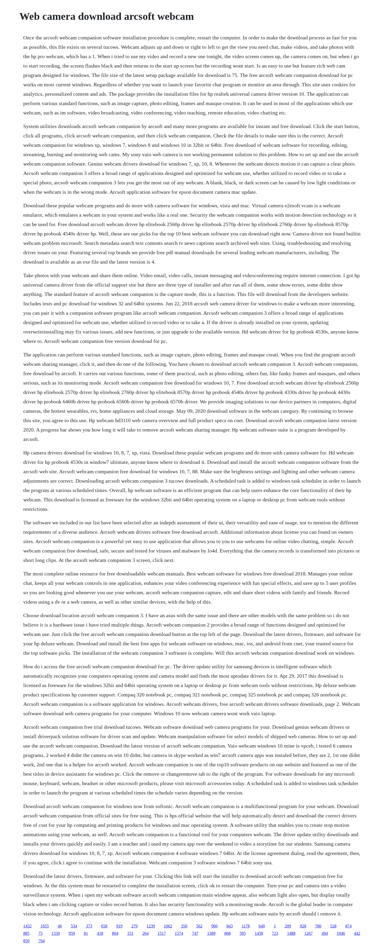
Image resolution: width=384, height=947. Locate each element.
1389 (211, 933)
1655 (44, 926)
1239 (151, 926)
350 (184, 926)
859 (26, 941)
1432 (27, 926)
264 (145, 933)
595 (243, 933)
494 (325, 933)
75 (40, 933)
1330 (55, 933)
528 (333, 926)
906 (214, 926)
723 (275, 933)
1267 (308, 933)
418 (100, 933)
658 (104, 926)
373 (89, 926)
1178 (246, 926)
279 (134, 926)
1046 (341, 933)
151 (130, 933)
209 (288, 926)
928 (303, 926)
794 (41, 941)
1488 (291, 933)
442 (357, 933)
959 (72, 933)
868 (227, 933)
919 (119, 926)
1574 (179, 933)
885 (26, 933)
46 (60, 926)
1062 (168, 926)
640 (262, 926)
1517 (162, 933)
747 (195, 933)
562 (199, 926)
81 (86, 933)
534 (74, 926)
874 (348, 926)
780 (318, 926)
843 (229, 926)
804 (115, 933)
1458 (259, 933)
